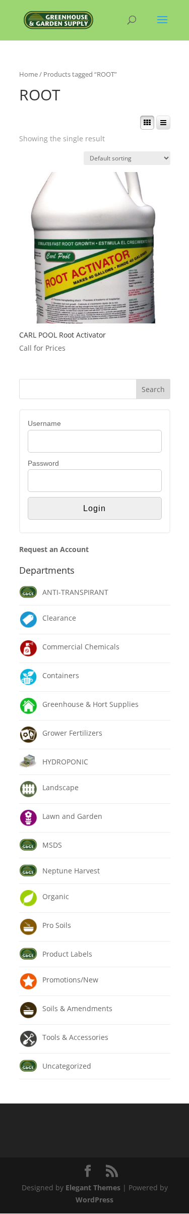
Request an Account (54, 549)
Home (28, 74)
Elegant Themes (93, 1187)
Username (44, 423)
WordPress (94, 1199)
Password (43, 463)
